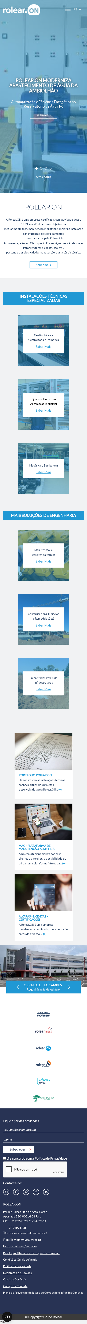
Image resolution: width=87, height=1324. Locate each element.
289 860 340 (18, 1228)
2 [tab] (41, 168)
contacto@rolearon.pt (27, 1239)
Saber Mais (43, 346)
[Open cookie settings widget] (7, 1317)
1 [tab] (36, 168)
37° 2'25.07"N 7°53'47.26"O (28, 1221)
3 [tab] (46, 168)
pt (75, 9)
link (43, 736)
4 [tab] (50, 168)
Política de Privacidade (51, 1158)
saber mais (43, 265)
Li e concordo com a (37, 1158)
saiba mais (43, 115)
